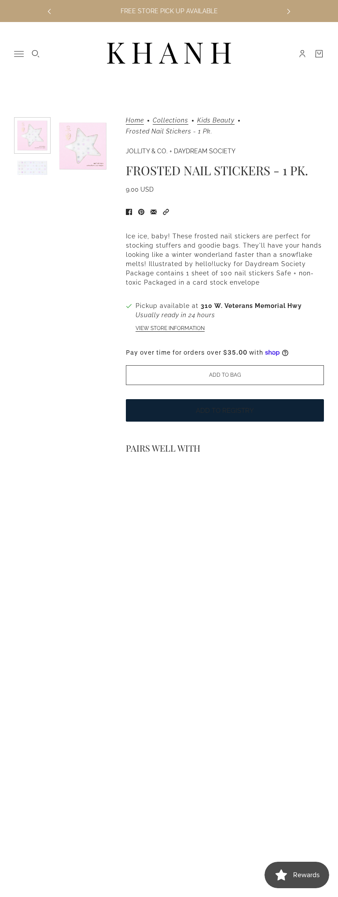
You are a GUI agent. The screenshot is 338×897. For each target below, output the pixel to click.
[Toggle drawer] (19, 54)
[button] (166, 212)
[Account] (302, 54)
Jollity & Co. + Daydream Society (180, 151)
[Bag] (319, 54)
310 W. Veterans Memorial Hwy (251, 305)
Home (135, 120)
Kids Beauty (216, 120)
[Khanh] (169, 53)
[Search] (35, 54)
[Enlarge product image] (83, 146)
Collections (170, 120)
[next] (289, 11)
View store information (170, 328)
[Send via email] (153, 212)
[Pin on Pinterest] (141, 212)
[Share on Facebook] (129, 212)
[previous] (49, 11)
